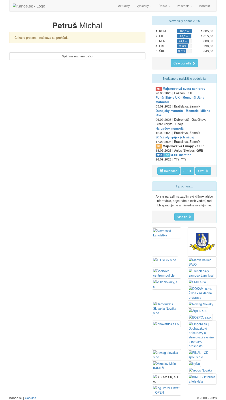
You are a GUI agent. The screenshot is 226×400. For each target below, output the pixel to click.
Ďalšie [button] (163, 6)
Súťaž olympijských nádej (175, 137)
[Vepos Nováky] (200, 370)
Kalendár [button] (170, 171)
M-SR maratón (181, 155)
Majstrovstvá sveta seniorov (184, 88)
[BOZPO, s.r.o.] (200, 317)
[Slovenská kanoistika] (166, 232)
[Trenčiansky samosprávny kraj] (202, 272)
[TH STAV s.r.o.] (165, 259)
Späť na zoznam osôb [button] (77, 56)
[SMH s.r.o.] (198, 281)
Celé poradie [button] (182, 63)
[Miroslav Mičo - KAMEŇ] (166, 365)
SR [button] (185, 171)
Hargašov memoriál (170, 128)
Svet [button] (201, 171)
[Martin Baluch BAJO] (202, 261)
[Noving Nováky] (201, 303)
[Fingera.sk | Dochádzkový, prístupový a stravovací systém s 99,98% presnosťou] (202, 334)
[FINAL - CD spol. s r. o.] (202, 354)
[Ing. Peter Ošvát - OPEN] (166, 389)
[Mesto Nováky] (202, 241)
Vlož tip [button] (182, 217)
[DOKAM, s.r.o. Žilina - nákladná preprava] (202, 292)
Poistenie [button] (183, 6)
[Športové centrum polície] (166, 272)
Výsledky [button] (143, 6)
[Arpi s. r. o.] (198, 310)
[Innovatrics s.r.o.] (166, 323)
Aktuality (124, 6)
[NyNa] (194, 363)
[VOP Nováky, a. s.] (166, 283)
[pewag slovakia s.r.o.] (166, 354)
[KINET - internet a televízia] (202, 378)
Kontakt (204, 6)
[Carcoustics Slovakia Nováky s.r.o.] (166, 308)
